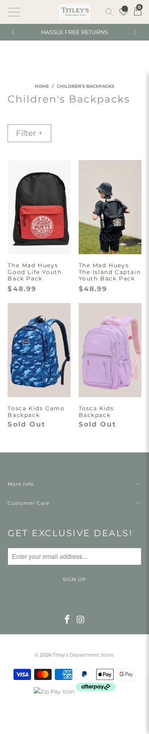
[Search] (109, 12)
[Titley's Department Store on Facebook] (67, 620)
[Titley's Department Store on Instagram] (81, 620)
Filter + (29, 133)
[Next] (135, 32)
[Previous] (14, 32)
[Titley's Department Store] (74, 12)
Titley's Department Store (82, 655)
